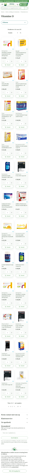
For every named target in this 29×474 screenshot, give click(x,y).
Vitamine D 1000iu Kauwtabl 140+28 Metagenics (6, 296)
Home (2, 12)
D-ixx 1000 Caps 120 (21, 175)
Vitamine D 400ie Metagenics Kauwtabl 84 (7, 236)
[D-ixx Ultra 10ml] (7, 346)
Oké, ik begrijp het (14, 471)
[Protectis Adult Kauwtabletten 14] (21, 226)
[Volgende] (20, 406)
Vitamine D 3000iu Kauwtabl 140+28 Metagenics (20, 296)
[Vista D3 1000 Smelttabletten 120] (7, 137)
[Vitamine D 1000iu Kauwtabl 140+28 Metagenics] (7, 285)
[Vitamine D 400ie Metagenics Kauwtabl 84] (7, 226)
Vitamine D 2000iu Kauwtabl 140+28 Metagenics (6, 54)
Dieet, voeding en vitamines (12, 12)
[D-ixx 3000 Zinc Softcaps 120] (21, 316)
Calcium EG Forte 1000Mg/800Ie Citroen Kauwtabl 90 (7, 205)
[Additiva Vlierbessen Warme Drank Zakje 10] (21, 196)
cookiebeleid (14, 467)
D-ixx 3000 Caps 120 (7, 384)
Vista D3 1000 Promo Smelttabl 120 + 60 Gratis (7, 116)
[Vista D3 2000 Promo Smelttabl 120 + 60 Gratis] (21, 74)
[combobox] (12, 8)
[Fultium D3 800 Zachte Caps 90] (21, 137)
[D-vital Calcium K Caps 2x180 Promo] (21, 105)
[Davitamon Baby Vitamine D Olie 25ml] (7, 166)
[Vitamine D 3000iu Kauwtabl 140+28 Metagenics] (21, 285)
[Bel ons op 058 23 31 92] (17, 4)
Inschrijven (14, 438)
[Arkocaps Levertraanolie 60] (21, 375)
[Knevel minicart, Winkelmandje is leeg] (20, 4)
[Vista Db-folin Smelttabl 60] (7, 74)
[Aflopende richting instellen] (20, 33)
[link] (9, 406)
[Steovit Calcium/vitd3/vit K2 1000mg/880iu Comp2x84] (21, 43)
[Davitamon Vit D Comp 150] (21, 257)
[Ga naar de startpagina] (10, 4)
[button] (14, 22)
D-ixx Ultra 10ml (6, 355)
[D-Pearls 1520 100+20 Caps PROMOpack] (7, 316)
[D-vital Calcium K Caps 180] (7, 257)
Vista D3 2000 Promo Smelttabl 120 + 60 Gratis (21, 85)
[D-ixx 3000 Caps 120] (7, 375)
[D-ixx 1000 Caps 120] (21, 166)
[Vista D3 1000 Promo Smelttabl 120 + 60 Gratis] (7, 105)
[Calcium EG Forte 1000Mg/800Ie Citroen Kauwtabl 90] (7, 196)
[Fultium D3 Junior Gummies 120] (21, 346)
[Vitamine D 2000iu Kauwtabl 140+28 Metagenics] (7, 43)
